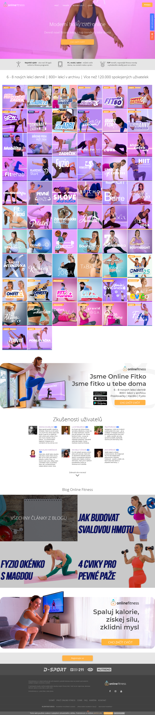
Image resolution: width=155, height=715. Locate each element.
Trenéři (66, 5)
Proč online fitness (65, 700)
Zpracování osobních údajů (86, 706)
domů (52, 700)
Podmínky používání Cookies (65, 706)
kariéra (92, 700)
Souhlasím (108, 713)
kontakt (102, 700)
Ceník (90, 5)
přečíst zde (98, 713)
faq (86, 700)
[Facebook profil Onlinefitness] (110, 691)
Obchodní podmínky (105, 706)
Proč (56, 5)
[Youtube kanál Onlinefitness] (121, 691)
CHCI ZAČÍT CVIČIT (77, 42)
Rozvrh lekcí (78, 5)
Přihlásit (147, 5)
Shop (98, 5)
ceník (79, 700)
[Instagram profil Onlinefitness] (116, 691)
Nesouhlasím (119, 713)
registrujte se (77, 658)
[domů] (14, 4)
